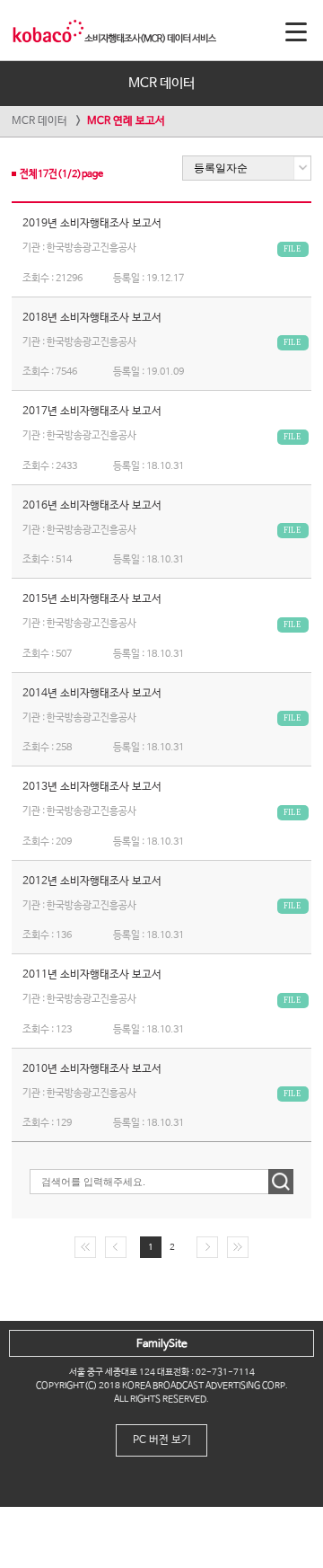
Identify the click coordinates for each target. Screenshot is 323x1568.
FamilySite (162, 1344)
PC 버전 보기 (162, 1440)
